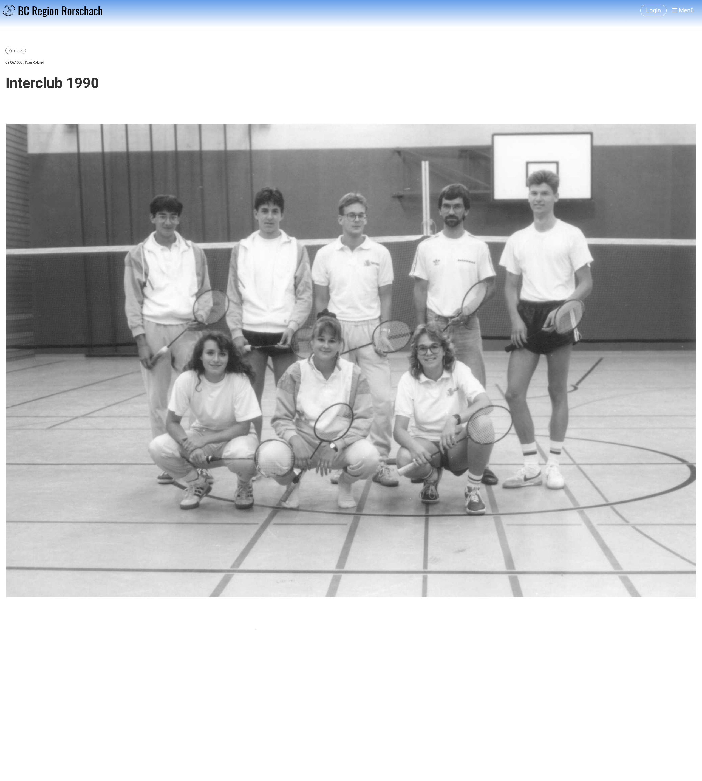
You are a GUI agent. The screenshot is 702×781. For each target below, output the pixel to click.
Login (653, 10)
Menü (685, 10)
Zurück (16, 50)
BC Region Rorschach (60, 10)
